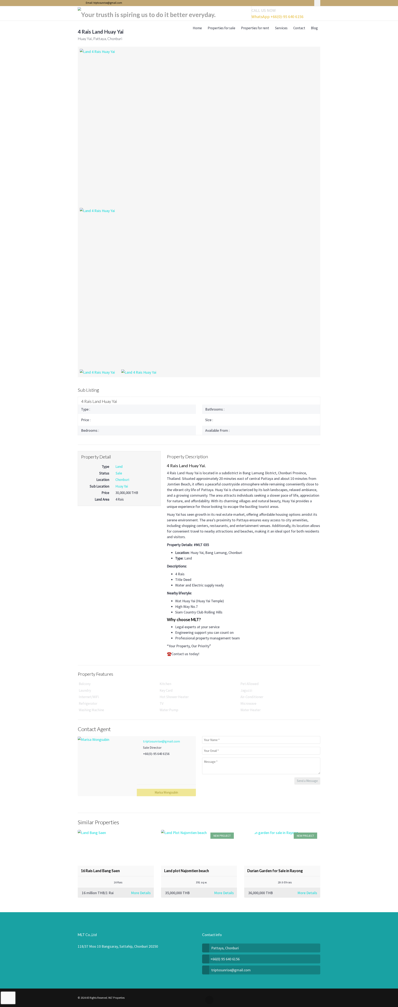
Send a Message (307, 781)
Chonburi (122, 479)
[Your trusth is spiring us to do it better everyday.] (147, 13)
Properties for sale (221, 28)
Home (197, 28)
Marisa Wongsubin (166, 792)
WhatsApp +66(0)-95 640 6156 (277, 16)
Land (119, 466)
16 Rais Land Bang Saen (100, 870)
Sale (118, 473)
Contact (299, 28)
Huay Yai (121, 486)
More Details (141, 892)
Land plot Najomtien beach (186, 870)
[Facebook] (317, 3)
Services (281, 28)
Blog (314, 28)
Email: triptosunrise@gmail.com (103, 3)
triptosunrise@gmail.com (161, 741)
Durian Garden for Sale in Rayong (275, 870)
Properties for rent (255, 28)
